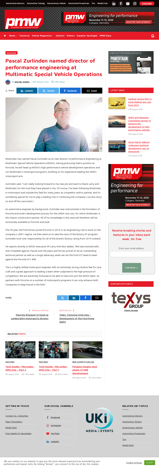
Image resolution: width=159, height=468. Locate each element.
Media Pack (103, 3)
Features (25, 35)
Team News (11, 53)
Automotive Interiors (15, 3)
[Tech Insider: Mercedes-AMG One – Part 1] (54, 349)
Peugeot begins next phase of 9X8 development (84, 370)
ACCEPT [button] (149, 462)
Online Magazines (41, 35)
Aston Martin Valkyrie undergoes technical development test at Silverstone (139, 147)
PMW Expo (105, 35)
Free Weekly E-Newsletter (18, 433)
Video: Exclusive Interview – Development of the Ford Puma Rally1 (76, 318)
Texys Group (131, 310)
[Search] (152, 35)
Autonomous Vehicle (56, 3)
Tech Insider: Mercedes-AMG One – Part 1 (53, 368)
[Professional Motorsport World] (24, 19)
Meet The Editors (13, 421)
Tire (93, 3)
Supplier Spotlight (87, 35)
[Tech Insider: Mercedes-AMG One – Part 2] (20, 349)
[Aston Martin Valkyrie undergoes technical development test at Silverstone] (116, 146)
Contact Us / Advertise (16, 415)
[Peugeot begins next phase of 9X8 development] (87, 349)
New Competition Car (83, 362)
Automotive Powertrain (78, 3)
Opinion (60, 35)
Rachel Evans (22, 82)
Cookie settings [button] (134, 462)
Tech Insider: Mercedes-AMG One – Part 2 (19, 368)
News (12, 35)
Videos (70, 35)
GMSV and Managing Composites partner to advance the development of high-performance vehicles (139, 123)
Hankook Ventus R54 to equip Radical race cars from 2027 (140, 102)
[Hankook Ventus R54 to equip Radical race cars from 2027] (116, 103)
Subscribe (147, 3)
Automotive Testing (36, 3)
